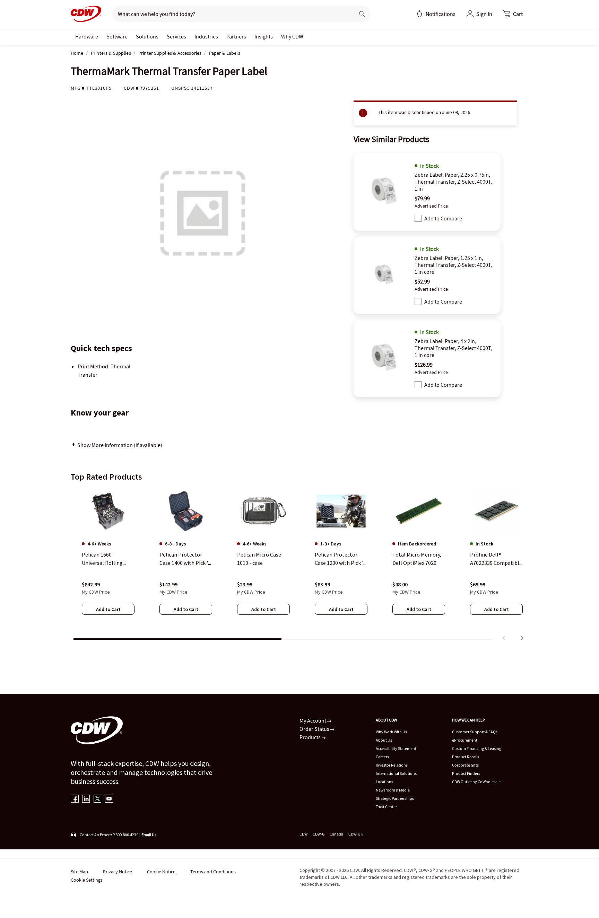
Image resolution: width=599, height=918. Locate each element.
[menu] (436, 14)
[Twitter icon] (98, 799)
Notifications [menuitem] (440, 13)
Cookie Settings (87, 880)
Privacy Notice (117, 871)
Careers (382, 756)
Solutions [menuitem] (147, 36)
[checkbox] (418, 218)
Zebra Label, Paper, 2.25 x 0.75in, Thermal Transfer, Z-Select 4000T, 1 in (453, 181)
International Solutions (396, 773)
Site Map (79, 871)
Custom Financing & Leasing (476, 748)
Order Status (315, 728)
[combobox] (230, 14)
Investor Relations (392, 765)
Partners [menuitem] (236, 36)
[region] (299, 565)
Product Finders (466, 773)
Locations (384, 781)
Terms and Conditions (213, 871)
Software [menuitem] (117, 36)
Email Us (148, 834)
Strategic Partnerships (395, 798)
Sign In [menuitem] (484, 13)
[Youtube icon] (109, 799)
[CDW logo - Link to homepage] (86, 14)
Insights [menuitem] (263, 36)
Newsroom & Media (393, 790)
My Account (313, 720)
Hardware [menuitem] (86, 36)
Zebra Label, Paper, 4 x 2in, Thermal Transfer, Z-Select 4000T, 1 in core (453, 348)
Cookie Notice (161, 871)
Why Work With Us (391, 731)
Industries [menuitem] (206, 36)
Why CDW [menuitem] (292, 36)
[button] (513, 14)
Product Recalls (465, 756)
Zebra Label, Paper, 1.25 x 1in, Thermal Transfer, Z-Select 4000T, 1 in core (453, 264)
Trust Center (386, 806)
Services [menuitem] (176, 36)
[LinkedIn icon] (86, 799)
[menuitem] (419, 13)
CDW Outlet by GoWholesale (476, 781)
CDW (303, 834)
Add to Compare (443, 218)
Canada (336, 834)
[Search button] (361, 13)
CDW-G (318, 834)
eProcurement (464, 740)
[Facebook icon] (75, 799)
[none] (86, 36)
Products (311, 737)
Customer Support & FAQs (474, 731)
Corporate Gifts (465, 765)
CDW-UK (355, 834)
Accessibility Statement (396, 748)
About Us (384, 740)
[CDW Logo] (86, 14)
